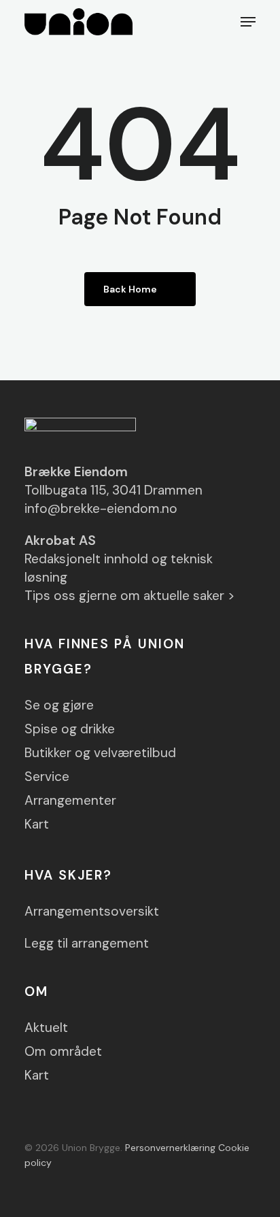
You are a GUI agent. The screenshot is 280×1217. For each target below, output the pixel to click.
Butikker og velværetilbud (100, 752)
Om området (63, 1051)
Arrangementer (70, 800)
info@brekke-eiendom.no (100, 508)
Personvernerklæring (170, 1147)
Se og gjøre (59, 705)
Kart (36, 824)
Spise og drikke (69, 728)
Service (46, 776)
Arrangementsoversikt (91, 911)
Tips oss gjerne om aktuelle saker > (129, 595)
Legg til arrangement (86, 943)
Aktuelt (46, 1027)
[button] (248, 22)
